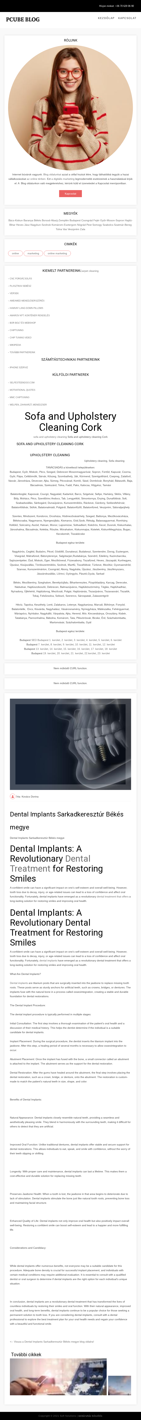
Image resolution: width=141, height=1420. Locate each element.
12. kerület (108, 644)
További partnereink (22, 352)
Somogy (97, 224)
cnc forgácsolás (21, 278)
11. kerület (95, 644)
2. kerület (67, 640)
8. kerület (55, 644)
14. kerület (56, 648)
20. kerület (63, 653)
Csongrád (87, 220)
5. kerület (103, 640)
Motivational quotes (22, 390)
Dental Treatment (50, 863)
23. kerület (103, 653)
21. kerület (77, 653)
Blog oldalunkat (52, 174)
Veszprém (74, 229)
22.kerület (90, 653)
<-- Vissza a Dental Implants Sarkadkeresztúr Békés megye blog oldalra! (52, 1341)
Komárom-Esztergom (64, 224)
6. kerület (116, 640)
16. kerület (83, 648)
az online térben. (36, 178)
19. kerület (49, 653)
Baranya (29, 220)
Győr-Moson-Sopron (112, 220)
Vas (65, 229)
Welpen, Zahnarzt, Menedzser (28, 404)
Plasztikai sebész (20, 286)
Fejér (96, 220)
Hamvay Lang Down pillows (26, 308)
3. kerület (79, 640)
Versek (14, 293)
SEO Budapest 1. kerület (45, 640)
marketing (33, 253)
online (15, 253)
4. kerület (91, 640)
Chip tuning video (20, 337)
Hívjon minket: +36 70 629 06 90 (116, 6)
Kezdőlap (106, 18)
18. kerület (111, 648)
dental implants (48, 960)
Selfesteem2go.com (22, 382)
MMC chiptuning (19, 397)
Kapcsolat (127, 18)
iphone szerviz (19, 367)
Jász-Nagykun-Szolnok (38, 224)
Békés (38, 220)
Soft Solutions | (81, 1416)
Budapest (75, 220)
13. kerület (42, 648)
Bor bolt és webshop (23, 323)
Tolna (59, 229)
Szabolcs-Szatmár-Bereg (117, 224)
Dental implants (19, 983)
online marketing (57, 253)
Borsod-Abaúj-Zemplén (56, 220)
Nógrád (81, 224)
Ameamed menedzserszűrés (27, 300)
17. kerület (97, 648)
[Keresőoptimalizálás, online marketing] (22, 23)
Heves (20, 224)
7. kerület (43, 644)
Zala (82, 229)
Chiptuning (17, 330)
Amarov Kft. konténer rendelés (30, 315)
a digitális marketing (63, 178)
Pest (89, 224)
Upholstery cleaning (50, 455)
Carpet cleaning (89, 270)
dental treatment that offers (113, 896)
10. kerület (81, 644)
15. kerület (69, 648)
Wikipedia (15, 345)
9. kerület (68, 644)
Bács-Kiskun (16, 220)
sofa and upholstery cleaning (50, 436)
